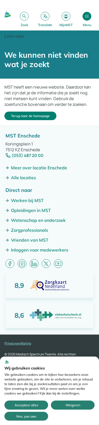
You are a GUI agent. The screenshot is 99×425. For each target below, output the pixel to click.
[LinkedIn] (34, 263)
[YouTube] (58, 263)
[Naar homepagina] (7, 19)
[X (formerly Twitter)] (46, 263)
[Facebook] (10, 263)
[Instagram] (22, 263)
